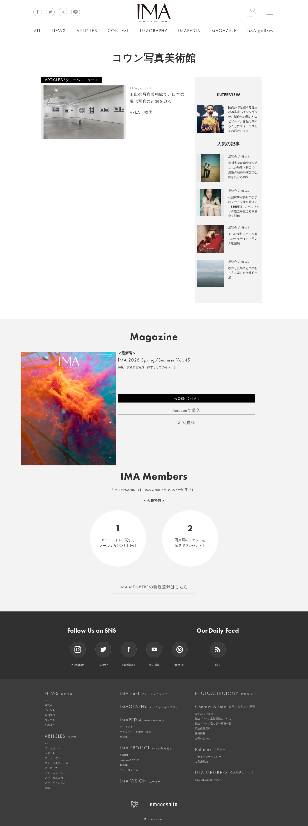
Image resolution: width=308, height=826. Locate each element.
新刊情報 (50, 715)
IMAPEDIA (142, 720)
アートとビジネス (55, 782)
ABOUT (124, 755)
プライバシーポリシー (208, 756)
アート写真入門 (54, 777)
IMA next (145, 693)
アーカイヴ (51, 767)
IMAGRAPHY (149, 706)
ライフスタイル (54, 772)
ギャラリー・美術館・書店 (135, 731)
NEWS (59, 693)
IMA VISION (140, 781)
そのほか (50, 725)
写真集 (124, 736)
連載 (47, 787)
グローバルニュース (56, 762)
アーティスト (128, 727)
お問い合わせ (203, 738)
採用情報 (200, 733)
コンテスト (51, 720)
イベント (50, 710)
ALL (46, 700)
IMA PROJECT (146, 748)
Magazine (154, 336)
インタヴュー (52, 748)
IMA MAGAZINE (129, 760)
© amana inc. (154, 819)
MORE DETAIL (186, 398)
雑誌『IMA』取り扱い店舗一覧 (213, 723)
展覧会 (49, 705)
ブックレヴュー (54, 758)
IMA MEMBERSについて (209, 779)
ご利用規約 (201, 761)
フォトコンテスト (130, 769)
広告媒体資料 (203, 728)
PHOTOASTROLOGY (225, 693)
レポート (50, 753)
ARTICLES (60, 736)
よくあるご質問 (204, 713)
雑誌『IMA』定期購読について (213, 718)
